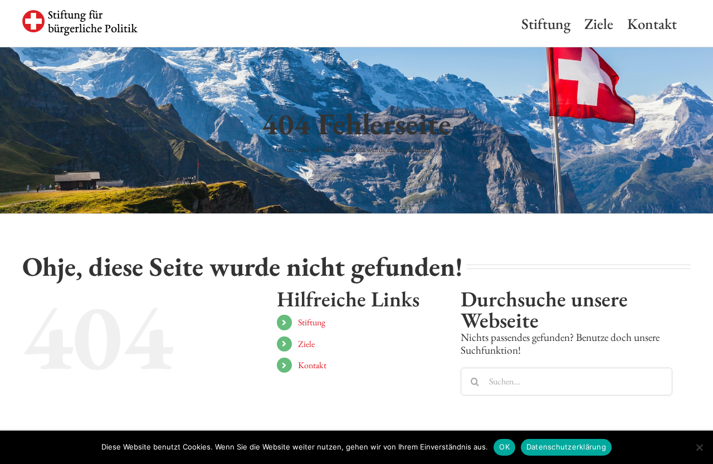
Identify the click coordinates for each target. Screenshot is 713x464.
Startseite (295, 149)
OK (504, 446)
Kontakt (312, 365)
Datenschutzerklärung (566, 446)
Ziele (306, 344)
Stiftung (311, 322)
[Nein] (699, 447)
